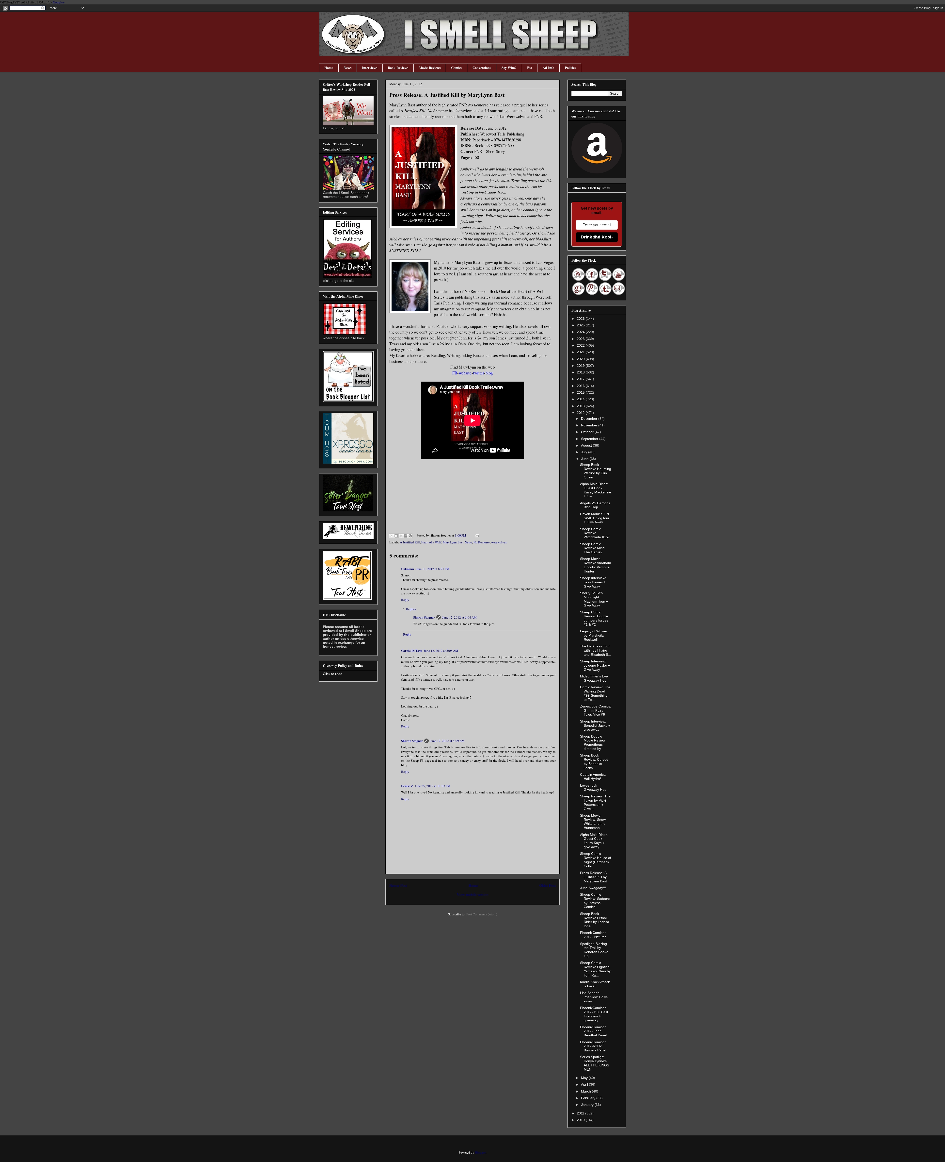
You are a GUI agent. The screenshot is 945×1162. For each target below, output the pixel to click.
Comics (456, 67)
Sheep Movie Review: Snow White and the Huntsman (593, 821)
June (585, 459)
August (587, 445)
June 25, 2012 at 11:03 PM (432, 786)
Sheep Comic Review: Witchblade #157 (595, 533)
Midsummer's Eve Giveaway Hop (594, 678)
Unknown (407, 568)
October (588, 432)
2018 (581, 372)
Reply (405, 599)
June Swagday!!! (593, 888)
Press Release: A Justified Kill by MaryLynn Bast (593, 877)
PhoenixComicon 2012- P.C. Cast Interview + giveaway (594, 1014)
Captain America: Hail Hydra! (593, 777)
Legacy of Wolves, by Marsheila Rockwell (594, 635)
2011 (581, 1113)
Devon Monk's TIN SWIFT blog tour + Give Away (594, 518)
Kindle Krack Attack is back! (595, 984)
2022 (581, 345)
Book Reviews (398, 67)
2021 (581, 352)
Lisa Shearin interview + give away (594, 997)
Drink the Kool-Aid (597, 237)
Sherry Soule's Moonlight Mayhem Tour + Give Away (594, 599)
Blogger (480, 1152)
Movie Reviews (430, 67)
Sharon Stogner (424, 617)
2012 (581, 413)
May (585, 1078)
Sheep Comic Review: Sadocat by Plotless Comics (595, 901)
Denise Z (407, 785)
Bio (529, 67)
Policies (570, 67)
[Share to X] (400, 535)
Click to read (332, 674)
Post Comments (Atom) (481, 914)
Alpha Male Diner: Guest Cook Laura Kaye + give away (594, 841)
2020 (581, 359)
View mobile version (472, 894)
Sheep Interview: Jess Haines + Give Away (593, 582)
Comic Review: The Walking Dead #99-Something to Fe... (595, 693)
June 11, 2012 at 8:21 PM (432, 569)
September (590, 439)
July (584, 452)
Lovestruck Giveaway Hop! (593, 787)
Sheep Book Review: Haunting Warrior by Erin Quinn (595, 471)
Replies (411, 609)
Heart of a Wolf (431, 542)
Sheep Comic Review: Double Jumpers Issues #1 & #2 (594, 618)
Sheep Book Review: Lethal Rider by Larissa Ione (594, 920)
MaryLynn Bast (453, 542)
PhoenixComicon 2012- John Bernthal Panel (593, 1031)
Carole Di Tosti (411, 650)
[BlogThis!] (396, 535)
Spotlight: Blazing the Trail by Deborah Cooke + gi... (594, 950)
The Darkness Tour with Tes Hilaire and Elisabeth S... (595, 650)
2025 (581, 325)
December (589, 419)
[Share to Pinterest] (410, 535)
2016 (581, 386)
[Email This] (391, 535)
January (588, 1105)
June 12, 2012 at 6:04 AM (459, 617)
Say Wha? (509, 67)
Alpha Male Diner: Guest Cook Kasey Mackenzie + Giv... (595, 490)
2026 (581, 318)
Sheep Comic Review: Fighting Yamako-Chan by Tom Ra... (595, 969)
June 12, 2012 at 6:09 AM (447, 741)
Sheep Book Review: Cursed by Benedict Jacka (594, 761)
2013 (581, 406)
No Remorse (481, 542)
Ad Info (548, 67)
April (585, 1084)
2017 (581, 379)
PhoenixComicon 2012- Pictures (593, 935)
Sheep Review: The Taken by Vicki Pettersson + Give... (595, 802)
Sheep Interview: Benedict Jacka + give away (595, 725)
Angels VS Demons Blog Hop (595, 505)
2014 (581, 399)
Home (328, 67)
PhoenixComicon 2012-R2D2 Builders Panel (593, 1046)
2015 (581, 392)
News (347, 67)
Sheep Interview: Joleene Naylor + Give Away (595, 665)
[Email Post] (476, 535)
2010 (581, 1120)
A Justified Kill (410, 542)
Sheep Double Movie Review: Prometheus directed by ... (593, 742)
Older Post (547, 885)
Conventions (481, 67)
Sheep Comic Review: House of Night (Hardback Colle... (595, 860)
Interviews (369, 67)
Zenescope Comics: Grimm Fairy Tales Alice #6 (595, 710)
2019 (581, 366)
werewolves (499, 542)
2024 (581, 332)
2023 (581, 339)
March (586, 1091)
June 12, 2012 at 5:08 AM (441, 650)
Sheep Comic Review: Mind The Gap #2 (592, 548)
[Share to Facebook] (405, 535)
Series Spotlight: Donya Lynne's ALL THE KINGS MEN (594, 1063)
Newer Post (398, 885)
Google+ (58, 2)
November (589, 425)
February (588, 1098)
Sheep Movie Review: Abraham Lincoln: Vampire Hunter (595, 565)
